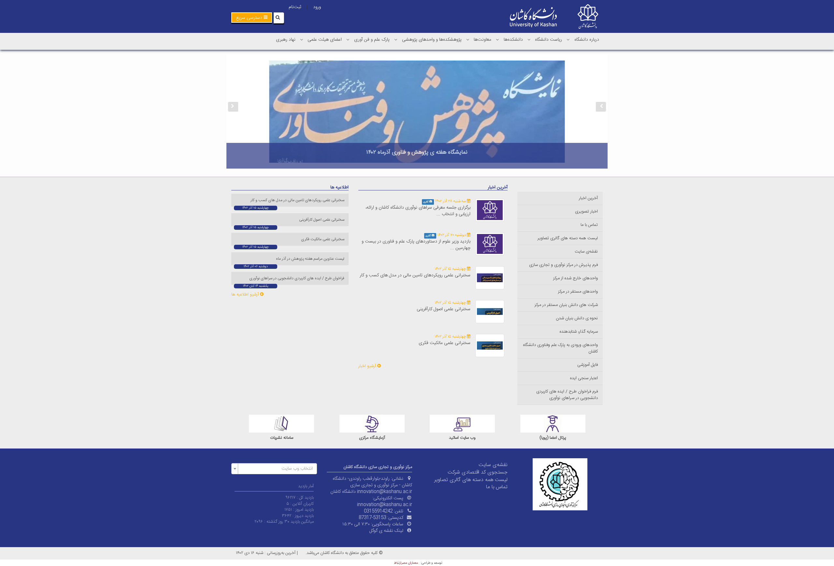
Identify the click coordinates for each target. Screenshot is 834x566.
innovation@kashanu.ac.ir (384, 505)
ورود (317, 7)
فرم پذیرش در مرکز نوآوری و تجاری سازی (563, 265)
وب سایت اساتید (552, 438)
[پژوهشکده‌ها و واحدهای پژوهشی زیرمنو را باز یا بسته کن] (396, 39)
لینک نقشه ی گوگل (386, 531)
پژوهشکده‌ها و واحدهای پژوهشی (432, 40)
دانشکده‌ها (513, 40)
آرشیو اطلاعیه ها (245, 294)
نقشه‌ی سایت (586, 251)
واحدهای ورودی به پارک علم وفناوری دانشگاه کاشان (560, 348)
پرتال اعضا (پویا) (281, 438)
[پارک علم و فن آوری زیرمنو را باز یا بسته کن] (348, 39)
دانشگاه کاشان (343, 492)
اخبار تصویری (586, 211)
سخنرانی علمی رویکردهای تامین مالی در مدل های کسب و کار (415, 275)
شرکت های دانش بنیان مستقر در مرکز (566, 305)
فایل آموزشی (587, 364)
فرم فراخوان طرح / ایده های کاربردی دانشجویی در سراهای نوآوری (567, 395)
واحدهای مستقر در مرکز (578, 291)
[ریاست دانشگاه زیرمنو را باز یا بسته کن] (529, 39)
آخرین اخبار (588, 198)
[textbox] (276, 468)
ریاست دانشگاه (548, 40)
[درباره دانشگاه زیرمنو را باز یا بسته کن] (568, 39)
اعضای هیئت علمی (325, 40)
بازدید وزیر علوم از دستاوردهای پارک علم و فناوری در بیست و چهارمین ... (416, 245)
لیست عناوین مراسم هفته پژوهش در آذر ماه (310, 258)
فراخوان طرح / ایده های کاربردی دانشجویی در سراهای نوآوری (297, 278)
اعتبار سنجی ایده (584, 378)
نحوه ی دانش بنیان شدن (577, 318)
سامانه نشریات (371, 438)
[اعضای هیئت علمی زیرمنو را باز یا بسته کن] (302, 39)
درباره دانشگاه (586, 40)
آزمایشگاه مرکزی (462, 438)
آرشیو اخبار (367, 366)
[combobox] (274, 468)
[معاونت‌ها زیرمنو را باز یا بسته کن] (468, 39)
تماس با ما (589, 224)
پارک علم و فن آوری (372, 40)
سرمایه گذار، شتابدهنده (579, 331)
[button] (251, 17)
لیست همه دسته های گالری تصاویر (568, 238)
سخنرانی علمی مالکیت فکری (444, 343)
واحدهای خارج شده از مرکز (575, 278)
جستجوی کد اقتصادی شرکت (478, 472)
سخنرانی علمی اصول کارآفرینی (443, 309)
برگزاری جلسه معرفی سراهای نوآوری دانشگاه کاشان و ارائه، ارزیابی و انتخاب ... (418, 211)
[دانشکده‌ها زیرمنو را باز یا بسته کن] (497, 39)
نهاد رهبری (285, 40)
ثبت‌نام (295, 7)
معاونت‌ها (482, 40)
